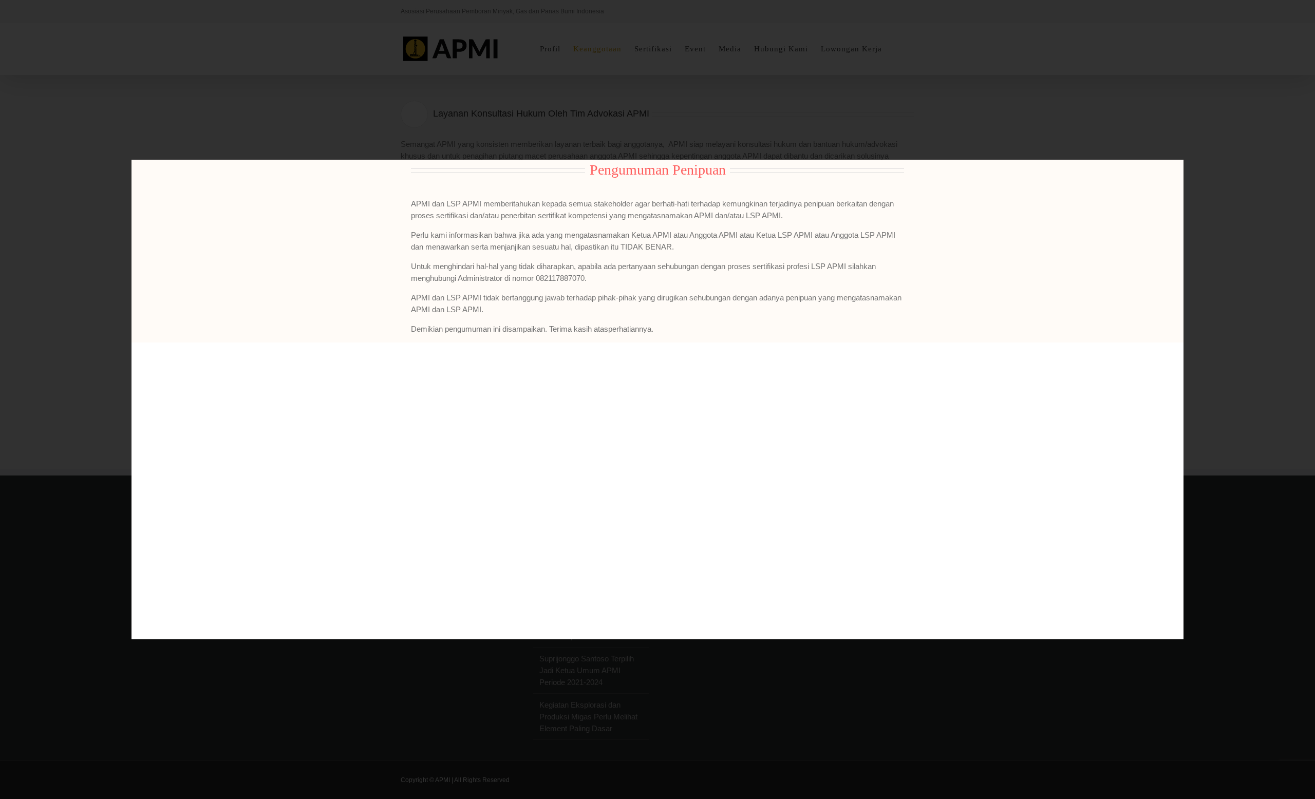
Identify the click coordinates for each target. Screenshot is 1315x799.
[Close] (1167, 174)
